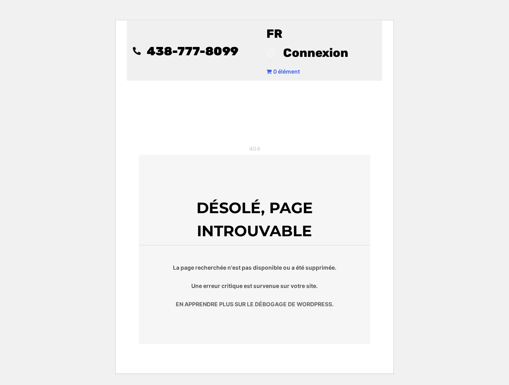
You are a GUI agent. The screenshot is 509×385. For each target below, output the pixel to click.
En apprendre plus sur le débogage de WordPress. (255, 304)
